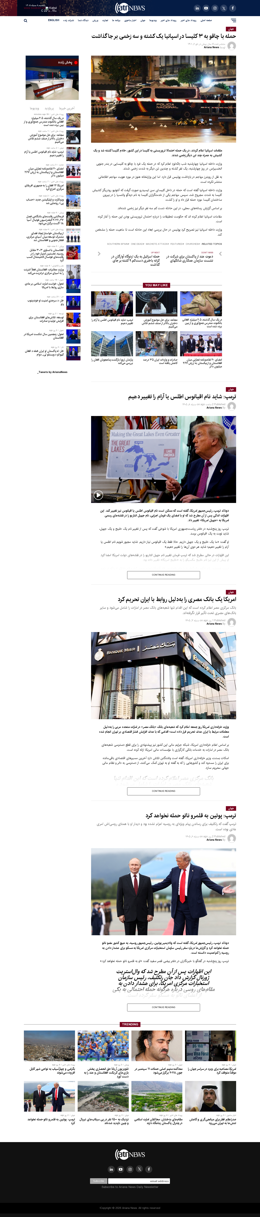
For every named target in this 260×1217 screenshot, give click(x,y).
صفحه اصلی (206, 20)
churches (192, 244)
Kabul (53, 8)
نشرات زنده (68, 20)
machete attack (156, 244)
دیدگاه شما (83, 20)
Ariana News (211, 47)
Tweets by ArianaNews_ (52, 372)
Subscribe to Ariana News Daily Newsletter (130, 1187)
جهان (142, 20)
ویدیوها (153, 20)
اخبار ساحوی (130, 20)
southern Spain (117, 244)
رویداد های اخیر (189, 20)
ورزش (95, 20)
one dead (137, 244)
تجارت (105, 20)
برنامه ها (116, 20)
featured (177, 244)
